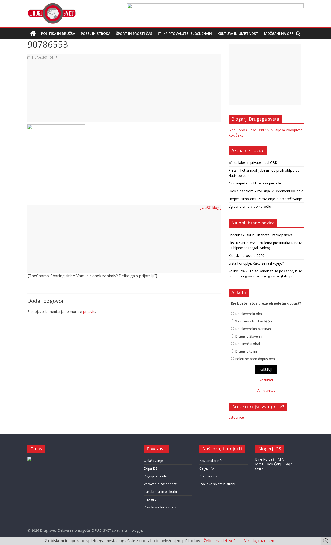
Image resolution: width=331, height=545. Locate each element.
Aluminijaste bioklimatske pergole (255, 183)
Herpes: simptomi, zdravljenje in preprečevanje (265, 198)
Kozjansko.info (211, 460)
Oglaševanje (153, 460)
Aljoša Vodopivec (288, 130)
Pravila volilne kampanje (162, 507)
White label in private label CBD (253, 162)
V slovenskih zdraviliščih (253, 321)
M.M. (270, 130)
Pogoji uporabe (156, 476)
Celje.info (206, 468)
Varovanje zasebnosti (160, 484)
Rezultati (266, 380)
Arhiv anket (266, 390)
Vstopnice (236, 417)
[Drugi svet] (51, 5)
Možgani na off (278, 33)
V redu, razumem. (260, 540)
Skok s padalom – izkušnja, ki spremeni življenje (266, 191)
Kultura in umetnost (238, 33)
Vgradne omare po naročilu (250, 206)
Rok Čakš (236, 135)
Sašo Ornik (257, 130)
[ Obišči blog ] (210, 207)
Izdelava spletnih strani (217, 484)
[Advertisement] (124, 94)
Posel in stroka (95, 33)
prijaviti (89, 311)
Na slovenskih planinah (253, 328)
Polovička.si (208, 476)
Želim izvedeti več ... (221, 540)
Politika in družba (58, 33)
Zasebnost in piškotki (160, 491)
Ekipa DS (151, 468)
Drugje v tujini (246, 351)
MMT (259, 464)
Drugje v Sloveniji (248, 336)
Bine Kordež (238, 130)
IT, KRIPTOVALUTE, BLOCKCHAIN (185, 33)
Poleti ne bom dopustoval (255, 358)
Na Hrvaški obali (247, 343)
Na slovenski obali (249, 313)
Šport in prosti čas (134, 33)
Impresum (152, 499)
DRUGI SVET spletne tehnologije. (117, 530)
